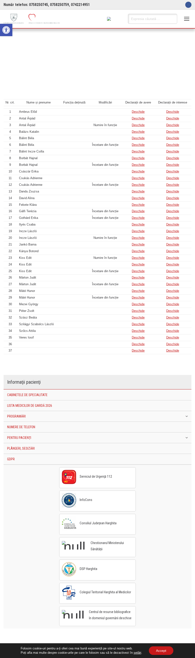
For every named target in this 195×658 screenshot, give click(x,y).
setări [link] (137, 652)
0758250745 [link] (38, 4)
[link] (6, 30)
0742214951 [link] (80, 4)
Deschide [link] (138, 111)
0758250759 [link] (59, 4)
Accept (161, 651)
